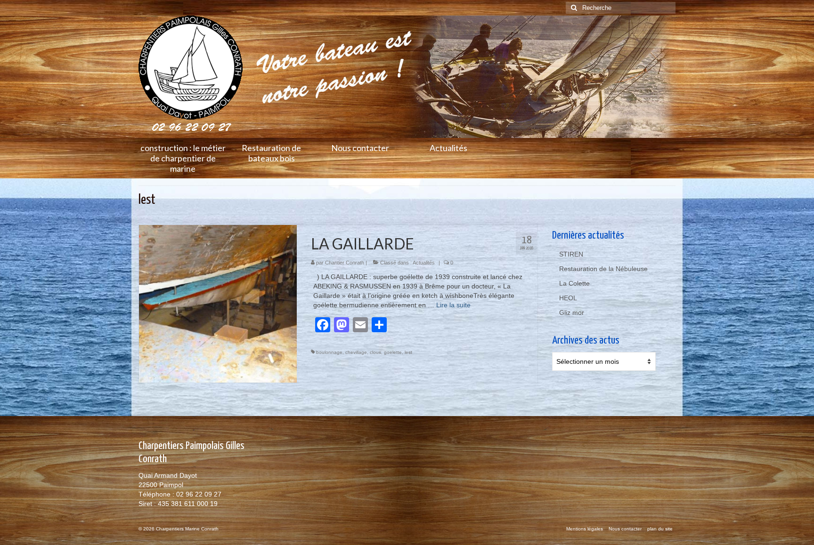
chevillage (356, 352)
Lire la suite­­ (453, 305)
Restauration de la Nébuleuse (603, 268)
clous (375, 352)
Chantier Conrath (344, 262)
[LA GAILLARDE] (218, 303)
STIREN (571, 254)
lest (408, 352)
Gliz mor (571, 312)
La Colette (574, 283)
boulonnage (329, 352)
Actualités (424, 262)
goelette (393, 352)
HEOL (568, 298)
